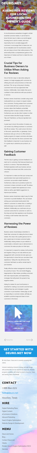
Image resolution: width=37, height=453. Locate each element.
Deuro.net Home (8, 434)
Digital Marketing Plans (10, 408)
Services (5, 449)
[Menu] (34, 3)
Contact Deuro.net (8, 440)
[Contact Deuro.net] (18, 318)
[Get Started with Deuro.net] (18, 351)
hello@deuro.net (10, 393)
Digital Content (7, 411)
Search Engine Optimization (11, 420)
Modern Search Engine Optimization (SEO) (16, 446)
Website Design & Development (13, 423)
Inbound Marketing (8, 417)
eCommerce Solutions (9, 414)
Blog (3, 437)
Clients (4, 443)
